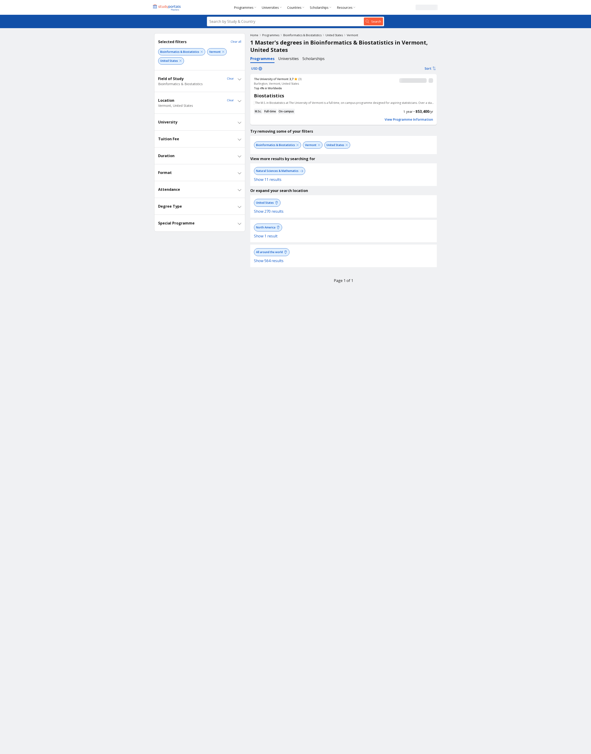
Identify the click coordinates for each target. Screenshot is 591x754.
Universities (270, 7)
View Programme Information (409, 119)
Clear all (236, 42)
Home (254, 35)
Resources (345, 7)
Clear (230, 79)
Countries (294, 7)
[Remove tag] (201, 51)
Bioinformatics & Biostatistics (302, 35)
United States (334, 35)
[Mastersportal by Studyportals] (167, 7)
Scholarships (319, 7)
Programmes (243, 7)
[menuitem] (246, 7)
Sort (428, 68)
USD (254, 68)
